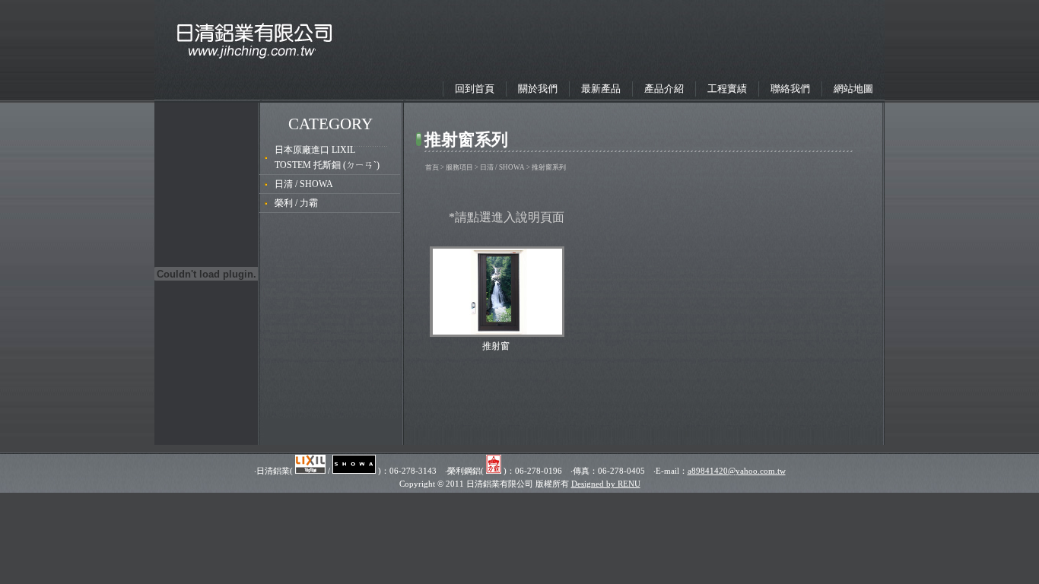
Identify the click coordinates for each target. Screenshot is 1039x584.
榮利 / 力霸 (296, 203)
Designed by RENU (605, 483)
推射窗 (496, 346)
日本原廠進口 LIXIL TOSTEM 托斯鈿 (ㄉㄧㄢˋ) (327, 157)
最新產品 (601, 88)
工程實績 (727, 88)
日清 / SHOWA (304, 184)
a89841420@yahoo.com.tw (737, 470)
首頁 (432, 167)
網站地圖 (853, 88)
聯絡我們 (790, 88)
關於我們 (538, 88)
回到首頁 (474, 88)
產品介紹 (664, 88)
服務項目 (459, 167)
